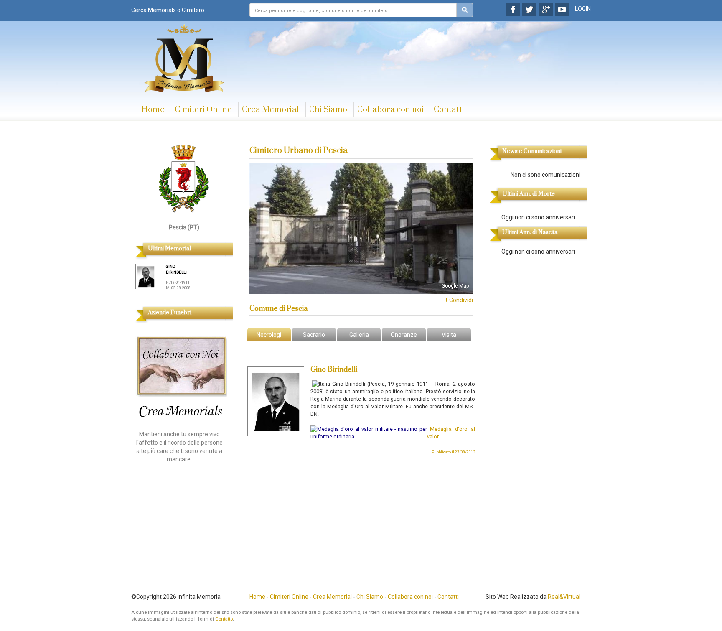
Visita (449, 334)
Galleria (359, 334)
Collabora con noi (390, 109)
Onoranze (404, 334)
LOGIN (583, 8)
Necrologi (269, 334)
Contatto (224, 619)
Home (153, 109)
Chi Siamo (328, 109)
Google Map (455, 286)
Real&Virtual (564, 596)
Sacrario (314, 334)
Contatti (449, 109)
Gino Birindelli (333, 369)
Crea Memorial (270, 109)
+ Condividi (459, 300)
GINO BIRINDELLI (176, 269)
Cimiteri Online (203, 109)
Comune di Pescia (278, 308)
